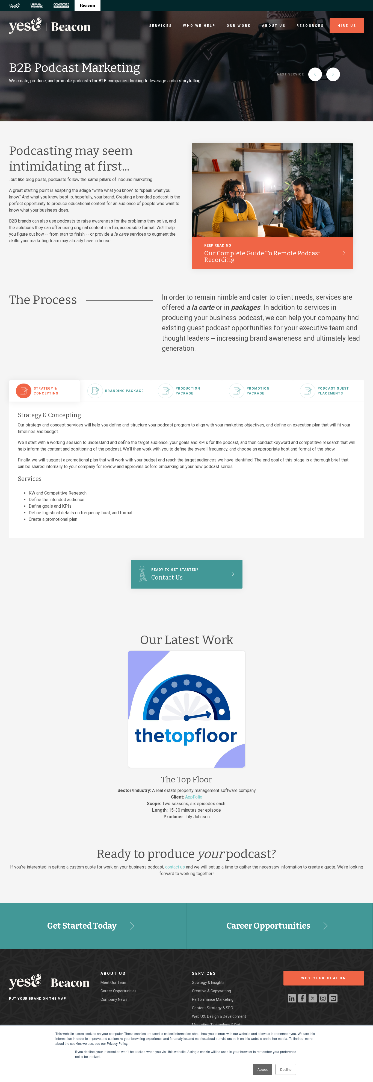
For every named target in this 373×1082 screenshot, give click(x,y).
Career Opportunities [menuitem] (118, 991)
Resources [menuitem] (310, 26)
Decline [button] (286, 1069)
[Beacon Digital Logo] (50, 25)
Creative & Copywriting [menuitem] (211, 991)
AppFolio (193, 797)
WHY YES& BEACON (323, 978)
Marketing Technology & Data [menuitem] (217, 1025)
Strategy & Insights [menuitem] (208, 982)
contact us (175, 867)
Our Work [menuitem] (239, 26)
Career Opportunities (268, 926)
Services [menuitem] (160, 26)
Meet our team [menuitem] (114, 982)
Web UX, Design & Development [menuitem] (219, 1016)
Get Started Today (82, 926)
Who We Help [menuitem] (199, 26)
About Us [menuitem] (274, 26)
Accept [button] (262, 1069)
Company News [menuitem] (114, 999)
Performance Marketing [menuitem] (212, 999)
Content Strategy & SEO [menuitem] (212, 1008)
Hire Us (347, 26)
